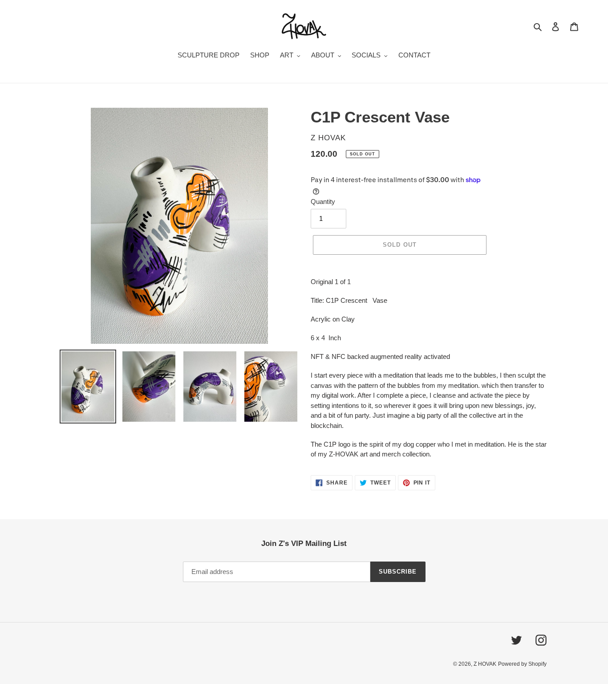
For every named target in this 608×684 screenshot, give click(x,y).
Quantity (323, 201)
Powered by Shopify (522, 664)
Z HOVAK (485, 664)
